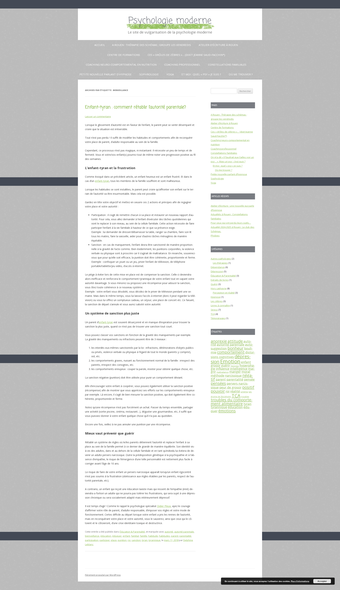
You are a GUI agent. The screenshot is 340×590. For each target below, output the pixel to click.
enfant (126, 536)
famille (143, 536)
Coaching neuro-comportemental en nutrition (121, 64)
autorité (169, 531)
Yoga (170, 74)
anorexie (219, 341)
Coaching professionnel (182, 64)
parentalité (185, 536)
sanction (136, 540)
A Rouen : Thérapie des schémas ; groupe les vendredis (151, 45)
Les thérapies (220, 263)
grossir (215, 365)
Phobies (215, 235)
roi (129, 540)
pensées (218, 383)
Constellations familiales (227, 64)
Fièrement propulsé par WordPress (103, 575)
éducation (105, 536)
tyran (145, 540)
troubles (245, 396)
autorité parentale (184, 531)
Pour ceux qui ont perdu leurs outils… (231, 222)
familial (135, 536)
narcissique (233, 375)
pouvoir (218, 391)
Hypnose (215, 297)
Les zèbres (217, 301)
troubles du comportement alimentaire (231, 401)
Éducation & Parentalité (132, 531)
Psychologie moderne (170, 20)
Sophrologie (149, 74)
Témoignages (218, 318)
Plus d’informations (300, 581)
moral (246, 371)
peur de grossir (230, 387)
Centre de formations (123, 55)
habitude (153, 536)
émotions (227, 410)
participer (105, 540)
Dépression (217, 271)
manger (235, 371)
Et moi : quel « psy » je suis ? (201, 74)
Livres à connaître (220, 305)
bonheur (235, 348)
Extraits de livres (219, 280)
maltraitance (223, 372)
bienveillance (92, 536)
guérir (225, 365)
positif (248, 387)
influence (222, 368)
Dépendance (218, 267)
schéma (244, 392)
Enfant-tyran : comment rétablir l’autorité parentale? (135, 107)
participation (91, 540)
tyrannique (154, 540)
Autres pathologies (221, 258)
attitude (235, 341)
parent (174, 536)
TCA (213, 314)
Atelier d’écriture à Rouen (218, 45)
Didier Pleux (164, 506)
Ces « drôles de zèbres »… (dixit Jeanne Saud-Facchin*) (186, 55)
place (114, 540)
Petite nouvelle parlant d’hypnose (106, 74)
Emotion (230, 361)
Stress (214, 309)
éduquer (117, 536)
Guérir (214, 284)
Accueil (99, 45)
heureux (235, 366)
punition (122, 540)
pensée (249, 379)
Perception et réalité (224, 292)
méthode (217, 375)
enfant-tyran (102, 181)
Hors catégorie (218, 288)
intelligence (238, 368)
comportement (231, 352)
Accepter (322, 581)
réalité (235, 391)
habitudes (164, 536)
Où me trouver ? (241, 74)
